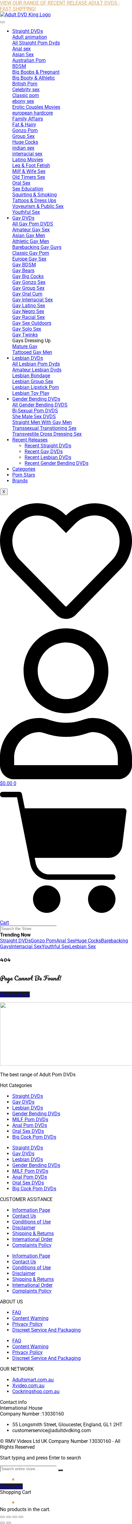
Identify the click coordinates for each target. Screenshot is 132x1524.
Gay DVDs (23, 218)
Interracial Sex (26, 946)
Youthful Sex (55, 946)
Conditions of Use (31, 1222)
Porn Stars (23, 475)
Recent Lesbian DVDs (48, 457)
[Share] (14, 1517)
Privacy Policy (27, 1324)
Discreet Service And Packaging (46, 1330)
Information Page (31, 1210)
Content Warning (30, 1318)
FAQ (16, 1312)
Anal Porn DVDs (29, 1125)
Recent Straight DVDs (48, 446)
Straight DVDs (27, 31)
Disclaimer (23, 1228)
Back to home (15, 994)
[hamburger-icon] (2, 22)
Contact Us (24, 1216)
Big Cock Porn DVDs (34, 1137)
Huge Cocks (88, 941)
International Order (32, 1239)
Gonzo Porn (43, 941)
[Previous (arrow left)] (2, 1523)
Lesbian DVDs (27, 358)
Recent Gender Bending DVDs (56, 463)
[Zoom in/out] (2, 1517)
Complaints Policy (32, 1245)
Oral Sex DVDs (28, 1131)
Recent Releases (30, 440)
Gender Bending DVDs (36, 399)
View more (11, 1486)
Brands (20, 481)
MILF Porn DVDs (30, 1119)
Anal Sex (65, 941)
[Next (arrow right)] (8, 1523)
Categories (23, 469)
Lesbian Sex (82, 946)
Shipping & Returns (33, 1233)
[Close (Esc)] (20, 1517)
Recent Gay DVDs (44, 451)
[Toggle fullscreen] (8, 1517)
